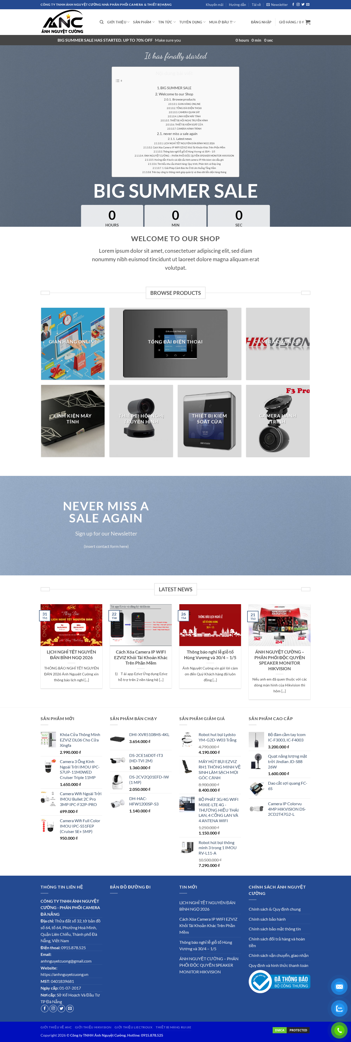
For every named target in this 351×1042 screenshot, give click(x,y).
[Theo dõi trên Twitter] (302, 4)
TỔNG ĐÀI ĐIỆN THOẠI (189, 108)
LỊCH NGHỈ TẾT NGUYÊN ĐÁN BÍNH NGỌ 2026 (189, 143)
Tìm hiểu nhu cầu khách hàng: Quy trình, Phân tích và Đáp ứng (189, 163)
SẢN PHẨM (142, 22)
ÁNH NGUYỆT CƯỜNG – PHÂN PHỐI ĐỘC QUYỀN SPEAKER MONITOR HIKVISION (189, 155)
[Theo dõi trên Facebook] (293, 4)
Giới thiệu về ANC (56, 1027)
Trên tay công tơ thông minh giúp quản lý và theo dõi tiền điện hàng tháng (189, 172)
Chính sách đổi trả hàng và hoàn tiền (277, 942)
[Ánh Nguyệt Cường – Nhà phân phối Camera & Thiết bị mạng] (66, 22)
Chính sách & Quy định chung (275, 909)
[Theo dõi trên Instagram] (298, 4)
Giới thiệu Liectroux (133, 1027)
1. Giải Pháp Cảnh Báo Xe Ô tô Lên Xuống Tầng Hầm (189, 168)
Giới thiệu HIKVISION (93, 1027)
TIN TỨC (165, 22)
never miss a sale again (180, 134)
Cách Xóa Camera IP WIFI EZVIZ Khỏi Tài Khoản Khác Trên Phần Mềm (189, 147)
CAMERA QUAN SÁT (189, 112)
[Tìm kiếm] (102, 22)
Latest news (183, 138)
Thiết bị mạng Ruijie (173, 1027)
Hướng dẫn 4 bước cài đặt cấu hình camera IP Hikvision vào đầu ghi (189, 159)
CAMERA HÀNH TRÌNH (189, 128)
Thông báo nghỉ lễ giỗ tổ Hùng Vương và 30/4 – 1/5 (189, 151)
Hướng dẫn (237, 5)
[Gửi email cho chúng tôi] (307, 4)
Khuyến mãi (214, 5)
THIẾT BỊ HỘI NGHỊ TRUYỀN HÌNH (189, 120)
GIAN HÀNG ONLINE (189, 104)
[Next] (311, 655)
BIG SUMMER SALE (175, 88)
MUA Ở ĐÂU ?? (220, 22)
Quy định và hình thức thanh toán (278, 965)
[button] (277, 4)
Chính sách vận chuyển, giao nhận (279, 955)
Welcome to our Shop (176, 94)
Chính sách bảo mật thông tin (275, 928)
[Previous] (39, 655)
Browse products (183, 99)
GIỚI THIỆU (116, 22)
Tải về (256, 5)
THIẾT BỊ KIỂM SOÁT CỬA (189, 124)
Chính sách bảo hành (267, 919)
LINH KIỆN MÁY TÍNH (189, 116)
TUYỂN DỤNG (190, 22)
